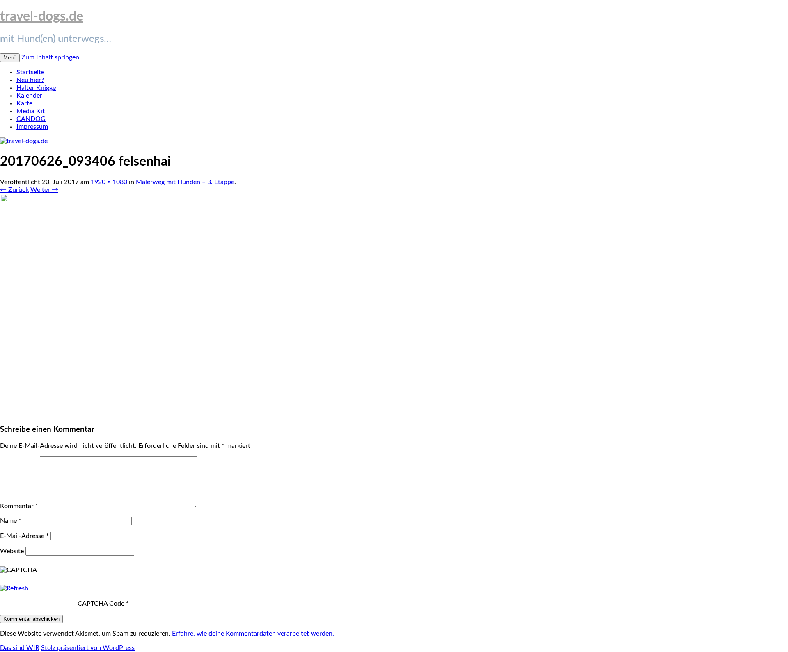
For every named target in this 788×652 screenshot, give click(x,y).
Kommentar (19, 506)
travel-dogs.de (41, 16)
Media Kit (30, 111)
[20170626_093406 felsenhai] (197, 413)
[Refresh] (14, 588)
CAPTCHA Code (101, 603)
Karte (24, 103)
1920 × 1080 (109, 182)
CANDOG (31, 119)
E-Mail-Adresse (24, 536)
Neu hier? (30, 80)
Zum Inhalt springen (50, 57)
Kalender (29, 95)
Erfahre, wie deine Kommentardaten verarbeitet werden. (253, 633)
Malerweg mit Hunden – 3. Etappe (185, 182)
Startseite (30, 72)
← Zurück (14, 190)
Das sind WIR (19, 648)
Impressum (32, 126)
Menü (9, 58)
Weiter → (44, 190)
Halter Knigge (36, 87)
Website (12, 551)
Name (10, 520)
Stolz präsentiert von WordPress (88, 648)
